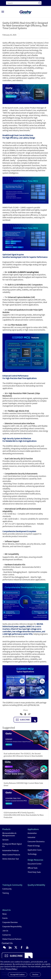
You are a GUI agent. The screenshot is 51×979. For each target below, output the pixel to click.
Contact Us (6, 935)
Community (7, 889)
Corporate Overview (10, 922)
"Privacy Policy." (11, 969)
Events (5, 918)
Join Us (5, 930)
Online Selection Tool (10, 859)
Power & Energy (34, 845)
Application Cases (35, 850)
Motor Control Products (11, 854)
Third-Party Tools (34, 872)
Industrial (31, 837)
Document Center (34, 863)
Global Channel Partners (11, 939)
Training (5, 893)
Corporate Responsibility (12, 926)
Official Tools (32, 868)
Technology (32, 854)
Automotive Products (10, 850)
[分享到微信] (21, 714)
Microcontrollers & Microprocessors (9, 834)
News (4, 914)
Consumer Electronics (36, 841)
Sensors (5, 839)
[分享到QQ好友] (25, 714)
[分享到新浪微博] (29, 714)
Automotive (32, 833)
